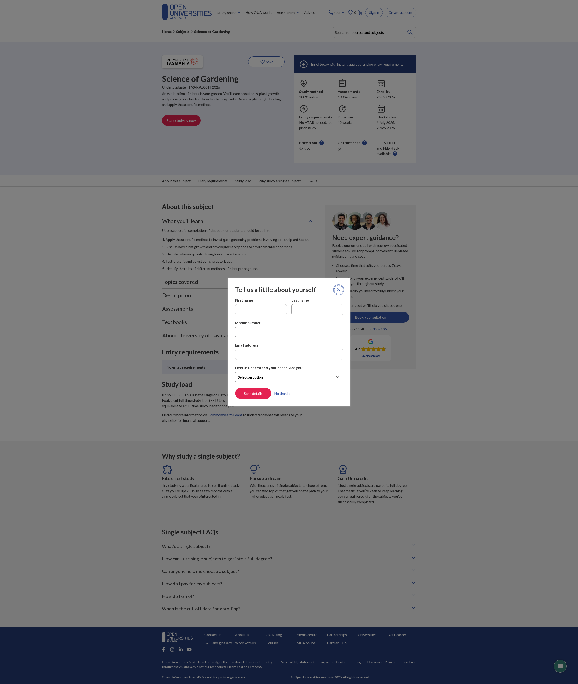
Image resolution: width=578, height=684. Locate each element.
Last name (300, 300)
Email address (247, 345)
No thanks (282, 393)
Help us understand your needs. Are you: (269, 367)
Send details (253, 393)
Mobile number (248, 322)
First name (244, 300)
